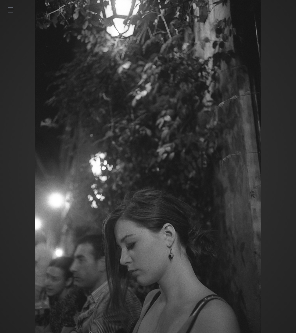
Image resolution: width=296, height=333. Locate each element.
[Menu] (10, 9)
